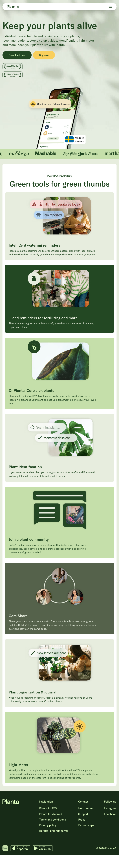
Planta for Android (50, 814)
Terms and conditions (52, 819)
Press (81, 819)
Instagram (110, 808)
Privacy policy (48, 825)
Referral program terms (53, 830)
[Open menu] (110, 7)
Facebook (110, 814)
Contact (83, 801)
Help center (85, 808)
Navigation (46, 801)
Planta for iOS (48, 808)
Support (83, 814)
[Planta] (13, 6)
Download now (17, 55)
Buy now (44, 55)
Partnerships (86, 825)
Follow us (110, 801)
